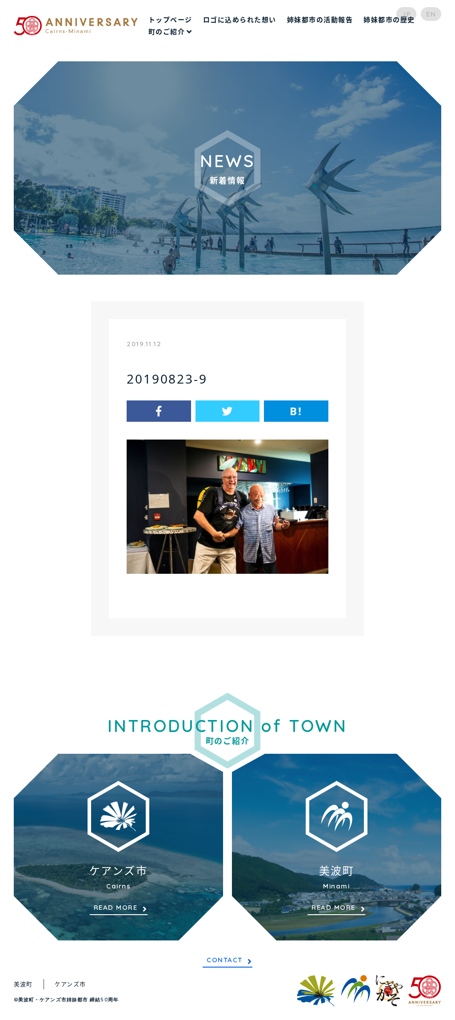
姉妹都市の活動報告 (320, 19)
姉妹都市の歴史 (389, 19)
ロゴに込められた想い (239, 19)
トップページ (170, 19)
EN (431, 14)
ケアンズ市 (70, 984)
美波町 (23, 984)
